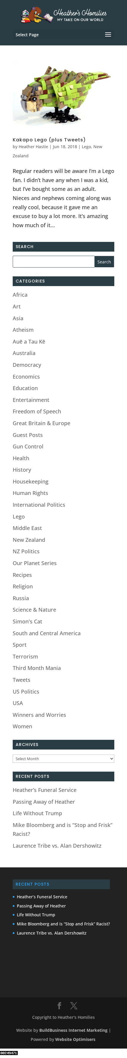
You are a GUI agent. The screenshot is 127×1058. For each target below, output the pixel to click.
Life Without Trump (37, 813)
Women (22, 726)
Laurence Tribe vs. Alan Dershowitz (57, 845)
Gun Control (28, 446)
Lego (86, 146)
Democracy (27, 364)
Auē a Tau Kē (29, 341)
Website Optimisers (76, 1039)
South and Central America (47, 633)
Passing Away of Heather (44, 801)
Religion (23, 586)
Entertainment (31, 399)
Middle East (27, 528)
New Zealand (29, 539)
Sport (20, 644)
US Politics (26, 691)
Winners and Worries (39, 714)
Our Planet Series (35, 563)
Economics (26, 376)
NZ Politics (26, 551)
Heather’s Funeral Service (44, 789)
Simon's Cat (27, 621)
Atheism (23, 329)
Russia (21, 598)
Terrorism (25, 656)
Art (17, 306)
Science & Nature (34, 609)
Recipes (22, 574)
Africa (20, 294)
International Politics (39, 504)
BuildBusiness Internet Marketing (73, 1030)
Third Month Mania (37, 667)
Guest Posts (28, 434)
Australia (24, 352)
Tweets (21, 679)
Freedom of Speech (37, 411)
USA (18, 703)
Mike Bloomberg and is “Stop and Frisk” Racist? (63, 924)
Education (25, 388)
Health (21, 458)
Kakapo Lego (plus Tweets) (49, 139)
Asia (18, 318)
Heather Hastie (33, 146)
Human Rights (30, 492)
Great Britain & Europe (41, 423)
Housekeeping (30, 481)
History (22, 469)
